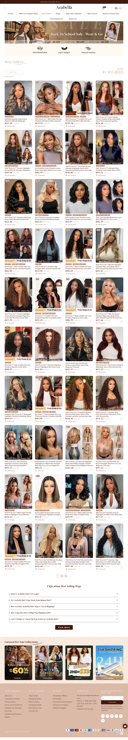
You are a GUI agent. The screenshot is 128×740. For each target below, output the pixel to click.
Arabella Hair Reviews (13, 708)
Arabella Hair (14, 731)
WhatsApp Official (60, 696)
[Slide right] (121, 2)
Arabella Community (85, 709)
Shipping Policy (35, 699)
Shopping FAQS (35, 705)
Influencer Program (60, 705)
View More (64, 627)
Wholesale (57, 699)
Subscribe (112, 702)
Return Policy (34, 702)
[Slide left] (6, 2)
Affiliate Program (59, 708)
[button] (5, 8)
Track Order (33, 696)
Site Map (8, 711)
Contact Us (33, 711)
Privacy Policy (10, 702)
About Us (8, 696)
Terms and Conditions (13, 705)
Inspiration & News (12, 699)
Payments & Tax (35, 708)
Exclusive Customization (63, 702)
